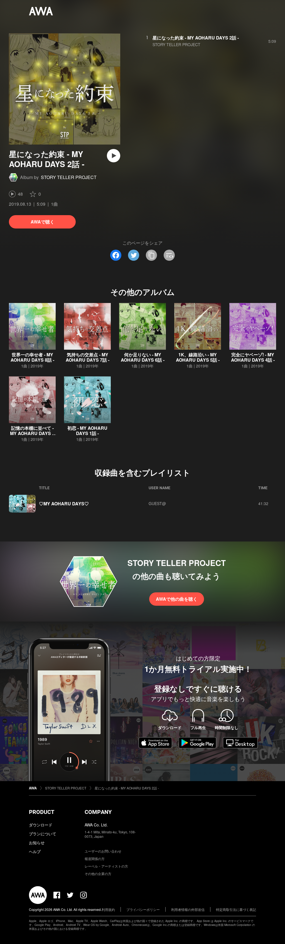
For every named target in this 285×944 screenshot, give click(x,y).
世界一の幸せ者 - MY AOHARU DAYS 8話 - (32, 357)
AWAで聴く (42, 221)
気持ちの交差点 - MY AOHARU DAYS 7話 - (87, 357)
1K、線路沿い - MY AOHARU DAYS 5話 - (198, 357)
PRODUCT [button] (41, 812)
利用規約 (108, 909)
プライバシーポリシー (143, 909)
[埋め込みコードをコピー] (169, 255)
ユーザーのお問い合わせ (103, 851)
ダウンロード (40, 825)
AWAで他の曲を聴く (176, 599)
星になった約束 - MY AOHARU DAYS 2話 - (196, 37)
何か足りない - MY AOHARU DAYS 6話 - (142, 357)
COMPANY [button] (98, 812)
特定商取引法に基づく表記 (236, 909)
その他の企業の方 (98, 873)
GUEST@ (157, 503)
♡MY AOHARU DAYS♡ (64, 503)
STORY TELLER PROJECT (69, 177)
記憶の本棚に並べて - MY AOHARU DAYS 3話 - (32, 433)
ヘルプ (35, 851)
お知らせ (37, 842)
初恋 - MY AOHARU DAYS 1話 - (87, 430)
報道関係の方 (95, 858)
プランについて (42, 833)
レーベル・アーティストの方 (106, 866)
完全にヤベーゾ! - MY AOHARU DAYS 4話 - (253, 357)
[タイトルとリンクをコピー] (151, 255)
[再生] (113, 155)
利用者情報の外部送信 (188, 909)
